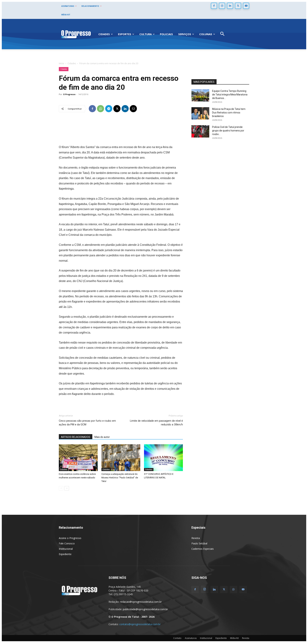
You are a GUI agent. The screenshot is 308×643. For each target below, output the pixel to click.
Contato (177, 638)
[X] (238, 6)
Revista (195, 538)
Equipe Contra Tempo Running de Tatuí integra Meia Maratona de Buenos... (229, 95)
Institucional (66, 548)
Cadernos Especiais (202, 548)
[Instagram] (222, 6)
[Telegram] (108, 108)
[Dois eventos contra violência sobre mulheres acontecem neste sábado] (78, 457)
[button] (222, 34)
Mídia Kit (234, 638)
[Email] (133, 108)
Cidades (72, 63)
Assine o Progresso (70, 538)
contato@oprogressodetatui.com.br (140, 624)
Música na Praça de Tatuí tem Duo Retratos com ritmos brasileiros (228, 113)
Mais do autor (102, 437)
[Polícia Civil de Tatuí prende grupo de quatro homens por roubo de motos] (200, 131)
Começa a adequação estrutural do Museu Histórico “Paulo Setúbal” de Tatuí (119, 477)
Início (61, 63)
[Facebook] (214, 6)
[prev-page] (61, 488)
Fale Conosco (67, 543)
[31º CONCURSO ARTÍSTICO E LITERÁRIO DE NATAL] (163, 457)
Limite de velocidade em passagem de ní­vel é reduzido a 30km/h (156, 422)
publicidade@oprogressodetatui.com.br (145, 609)
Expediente (65, 554)
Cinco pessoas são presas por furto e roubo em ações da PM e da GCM (87, 422)
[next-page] (67, 488)
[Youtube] (246, 6)
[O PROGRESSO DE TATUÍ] (76, 34)
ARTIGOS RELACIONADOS (75, 437)
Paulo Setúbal (199, 543)
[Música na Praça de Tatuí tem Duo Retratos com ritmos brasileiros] (200, 113)
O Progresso (69, 94)
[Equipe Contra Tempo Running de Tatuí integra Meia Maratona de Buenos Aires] (200, 95)
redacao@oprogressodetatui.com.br (141, 601)
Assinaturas (191, 638)
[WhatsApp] (100, 108)
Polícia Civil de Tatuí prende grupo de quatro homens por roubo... (228, 131)
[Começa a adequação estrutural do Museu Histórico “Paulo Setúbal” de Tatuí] (120, 457)
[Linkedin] (230, 6)
